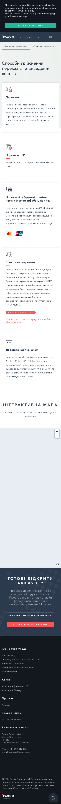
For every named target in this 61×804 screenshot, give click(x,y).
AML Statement (9, 671)
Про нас (8, 698)
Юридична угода (14, 648)
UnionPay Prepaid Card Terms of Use (20, 659)
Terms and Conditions (13, 663)
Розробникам (12, 712)
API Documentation (11, 719)
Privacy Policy (8, 655)
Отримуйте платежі (43, 45)
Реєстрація (25, 37)
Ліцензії (6, 705)
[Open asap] (53, 797)
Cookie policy (27, 10)
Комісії (7, 679)
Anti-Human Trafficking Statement (18, 667)
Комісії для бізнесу (11, 690)
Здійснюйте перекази (16, 45)
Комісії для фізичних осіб (15, 686)
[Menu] (57, 37)
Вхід (37, 37)
